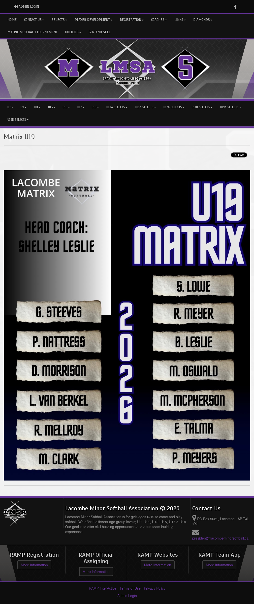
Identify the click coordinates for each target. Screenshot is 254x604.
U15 (65, 107)
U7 (9, 107)
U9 (22, 107)
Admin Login (127, 595)
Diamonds (201, 20)
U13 (50, 107)
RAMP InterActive (102, 588)
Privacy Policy (154, 588)
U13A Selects (115, 107)
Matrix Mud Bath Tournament (32, 32)
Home (12, 20)
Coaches (157, 20)
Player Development (92, 20)
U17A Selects (172, 107)
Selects (58, 20)
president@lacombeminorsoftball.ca (220, 538)
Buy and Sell (99, 32)
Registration (130, 20)
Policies (72, 32)
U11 (36, 107)
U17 (79, 107)
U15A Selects (144, 107)
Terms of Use (130, 588)
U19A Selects (229, 107)
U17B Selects (201, 107)
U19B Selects (16, 120)
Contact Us (33, 20)
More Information (34, 564)
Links (178, 20)
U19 (94, 107)
